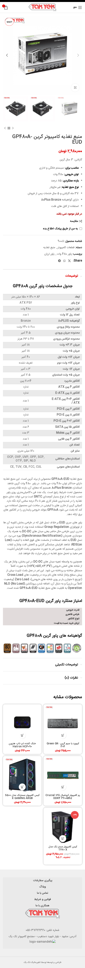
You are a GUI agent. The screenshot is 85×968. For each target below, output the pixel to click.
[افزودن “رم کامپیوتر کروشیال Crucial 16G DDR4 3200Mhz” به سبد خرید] (62, 786)
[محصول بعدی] (5, 128)
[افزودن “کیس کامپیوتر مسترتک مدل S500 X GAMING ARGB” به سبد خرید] (22, 786)
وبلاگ (42, 886)
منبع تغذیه (49, 247)
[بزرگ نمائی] (75, 88)
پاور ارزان (49, 254)
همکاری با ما (42, 905)
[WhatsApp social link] (64, 260)
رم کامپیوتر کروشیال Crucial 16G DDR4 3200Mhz (62, 796)
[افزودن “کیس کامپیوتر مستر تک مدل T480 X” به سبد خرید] (62, 838)
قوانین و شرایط (42, 899)
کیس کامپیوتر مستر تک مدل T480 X (62, 848)
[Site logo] (42, 7)
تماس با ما (42, 893)
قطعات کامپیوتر (66, 247)
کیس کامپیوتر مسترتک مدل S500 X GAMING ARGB (22, 796)
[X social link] (69, 260)
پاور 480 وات (64, 254)
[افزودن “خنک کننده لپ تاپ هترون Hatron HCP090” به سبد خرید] (22, 735)
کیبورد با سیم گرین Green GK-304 (63, 745)
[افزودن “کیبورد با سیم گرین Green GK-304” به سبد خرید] (62, 735)
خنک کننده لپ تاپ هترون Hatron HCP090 (22, 745)
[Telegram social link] (59, 260)
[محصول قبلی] (13, 128)
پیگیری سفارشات (42, 880)
